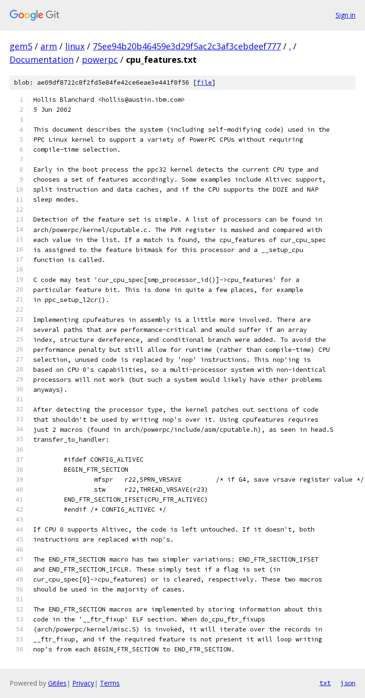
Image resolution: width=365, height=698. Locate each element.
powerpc (100, 59)
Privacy (83, 683)
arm (48, 46)
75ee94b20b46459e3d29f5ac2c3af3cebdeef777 (187, 46)
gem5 (21, 46)
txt (325, 683)
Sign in (345, 14)
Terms (110, 683)
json (347, 683)
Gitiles (57, 683)
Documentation (42, 59)
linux (75, 46)
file (204, 82)
